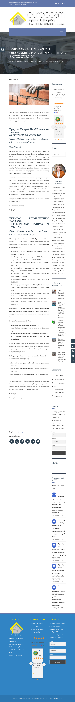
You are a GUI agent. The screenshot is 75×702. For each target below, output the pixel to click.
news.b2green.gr (18, 432)
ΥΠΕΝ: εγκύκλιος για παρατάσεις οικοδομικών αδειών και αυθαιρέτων (61, 294)
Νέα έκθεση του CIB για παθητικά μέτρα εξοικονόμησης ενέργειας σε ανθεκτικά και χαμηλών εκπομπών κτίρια (59, 528)
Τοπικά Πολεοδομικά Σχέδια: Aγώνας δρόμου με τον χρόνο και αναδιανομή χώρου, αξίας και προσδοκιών (61, 309)
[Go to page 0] (55, 139)
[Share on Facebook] (11, 441)
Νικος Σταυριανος (61, 118)
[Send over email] (33, 441)
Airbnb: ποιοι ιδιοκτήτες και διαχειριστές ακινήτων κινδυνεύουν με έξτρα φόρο (61, 357)
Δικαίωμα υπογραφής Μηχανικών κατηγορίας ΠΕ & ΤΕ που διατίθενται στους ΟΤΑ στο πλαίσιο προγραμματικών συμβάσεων (62, 328)
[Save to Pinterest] (22, 441)
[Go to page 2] (58, 139)
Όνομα (53, 432)
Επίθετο (54, 438)
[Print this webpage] (38, 441)
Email (53, 445)
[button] (2, 49)
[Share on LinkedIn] (27, 441)
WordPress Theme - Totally (46, 698)
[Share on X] (17, 441)
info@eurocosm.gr (16, 655)
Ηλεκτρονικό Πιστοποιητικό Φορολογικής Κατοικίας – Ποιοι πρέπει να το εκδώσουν (61, 344)
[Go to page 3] (60, 139)
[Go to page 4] (61, 139)
